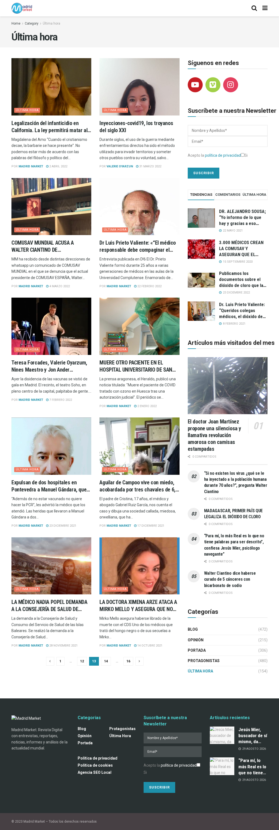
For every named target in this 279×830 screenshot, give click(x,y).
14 (106, 661)
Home (15, 23)
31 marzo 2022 (149, 166)
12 (82, 661)
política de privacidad (223, 155)
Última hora (51, 23)
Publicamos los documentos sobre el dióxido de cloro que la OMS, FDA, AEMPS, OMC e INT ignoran (242, 285)
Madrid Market (31, 166)
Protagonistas (204, 661)
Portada (197, 650)
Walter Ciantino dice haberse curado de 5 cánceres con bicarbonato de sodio (230, 579)
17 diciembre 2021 (150, 525)
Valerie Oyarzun (120, 166)
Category (31, 23)
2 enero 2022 (147, 406)
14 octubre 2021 (149, 645)
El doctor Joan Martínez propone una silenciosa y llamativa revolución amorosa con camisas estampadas (214, 435)
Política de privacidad (97, 758)
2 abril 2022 (57, 166)
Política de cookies (95, 765)
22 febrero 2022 (149, 286)
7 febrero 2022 (60, 400)
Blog (193, 629)
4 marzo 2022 (59, 286)
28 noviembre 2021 (63, 645)
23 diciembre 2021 (62, 525)
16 (128, 661)
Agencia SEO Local (94, 772)
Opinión (196, 640)
